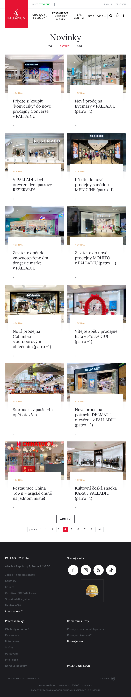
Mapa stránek (47, 685)
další (99, 529)
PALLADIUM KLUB (78, 666)
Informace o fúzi (15, 611)
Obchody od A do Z (17, 629)
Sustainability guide (17, 599)
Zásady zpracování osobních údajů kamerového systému (65, 690)
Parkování (11, 653)
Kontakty (10, 581)
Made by (105, 678)
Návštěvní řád (13, 605)
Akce (91, 16)
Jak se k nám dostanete (20, 575)
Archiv (65, 519)
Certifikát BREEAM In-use (21, 593)
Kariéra (9, 587)
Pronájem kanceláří (79, 635)
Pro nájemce (75, 641)
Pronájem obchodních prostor (85, 629)
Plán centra (79, 16)
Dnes (41, 4)
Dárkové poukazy (16, 666)
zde (87, 4)
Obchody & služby (38, 16)
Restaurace (12, 635)
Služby (9, 647)
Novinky (65, 46)
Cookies (87, 685)
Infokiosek (11, 659)
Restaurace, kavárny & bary (60, 16)
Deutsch (121, 4)
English (108, 4)
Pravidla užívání (69, 685)
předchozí (34, 529)
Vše (50, 46)
